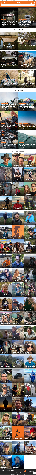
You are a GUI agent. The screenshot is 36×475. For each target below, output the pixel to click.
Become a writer (25, 0)
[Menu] (1, 2)
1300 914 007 (33, 0)
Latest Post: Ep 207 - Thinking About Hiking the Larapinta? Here (8, 0)
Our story (29, 0)
